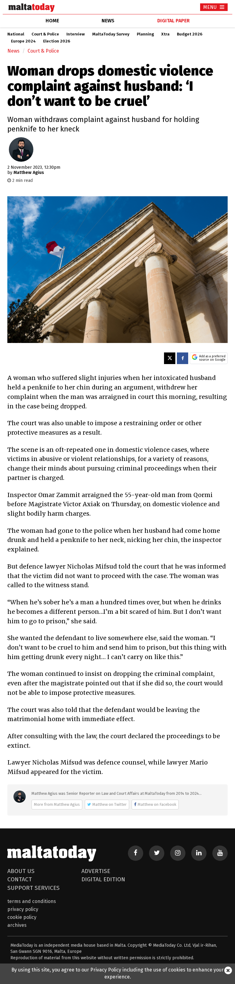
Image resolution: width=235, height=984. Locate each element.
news (108, 21)
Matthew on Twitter (109, 804)
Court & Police (45, 34)
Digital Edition (103, 879)
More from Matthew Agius (57, 804)
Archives (17, 925)
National (15, 34)
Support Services (33, 887)
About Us (21, 871)
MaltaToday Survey (110, 34)
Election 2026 (56, 41)
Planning (145, 34)
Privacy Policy (22, 909)
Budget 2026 (189, 34)
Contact (19, 879)
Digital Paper (173, 21)
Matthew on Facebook (157, 804)
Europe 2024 (23, 41)
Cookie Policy (21, 917)
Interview (75, 34)
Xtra (165, 34)
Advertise (95, 871)
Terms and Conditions (31, 901)
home (52, 21)
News (13, 51)
